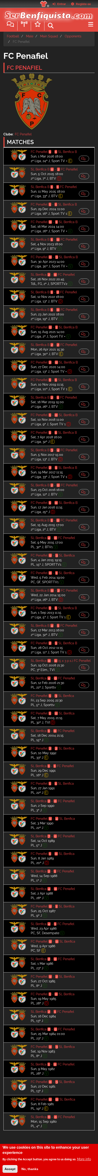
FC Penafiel (23, 134)
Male (29, 36)
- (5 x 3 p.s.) (61, 661)
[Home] (47, 13)
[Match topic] (84, 159)
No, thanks (29, 1169)
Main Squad (49, 36)
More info (84, 1159)
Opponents (73, 36)
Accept (10, 1169)
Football (13, 36)
